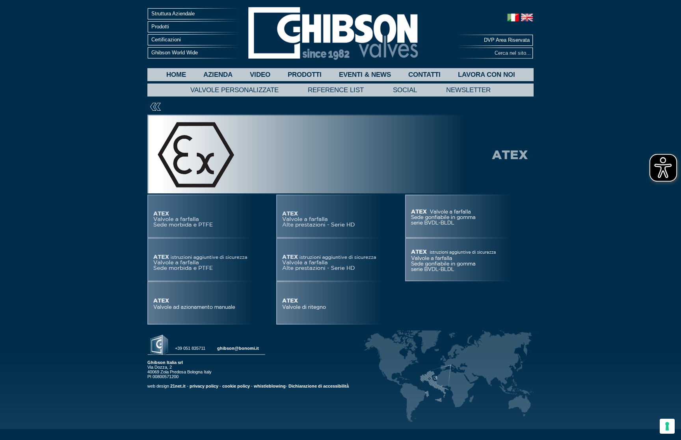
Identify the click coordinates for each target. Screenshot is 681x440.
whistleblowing (270, 386)
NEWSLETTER (468, 90)
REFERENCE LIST (336, 90)
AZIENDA (218, 74)
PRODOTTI (305, 74)
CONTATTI (424, 74)
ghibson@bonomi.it (238, 348)
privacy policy (204, 386)
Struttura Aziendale (173, 14)
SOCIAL (405, 90)
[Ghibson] (332, 33)
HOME (176, 74)
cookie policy (236, 386)
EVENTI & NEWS (365, 74)
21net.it (178, 386)
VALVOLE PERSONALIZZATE (234, 90)
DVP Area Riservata (507, 40)
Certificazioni (166, 40)
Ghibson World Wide (174, 53)
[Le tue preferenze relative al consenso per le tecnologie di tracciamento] (667, 426)
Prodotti (160, 27)
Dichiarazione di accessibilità (318, 386)
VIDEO (260, 74)
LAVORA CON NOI (486, 74)
